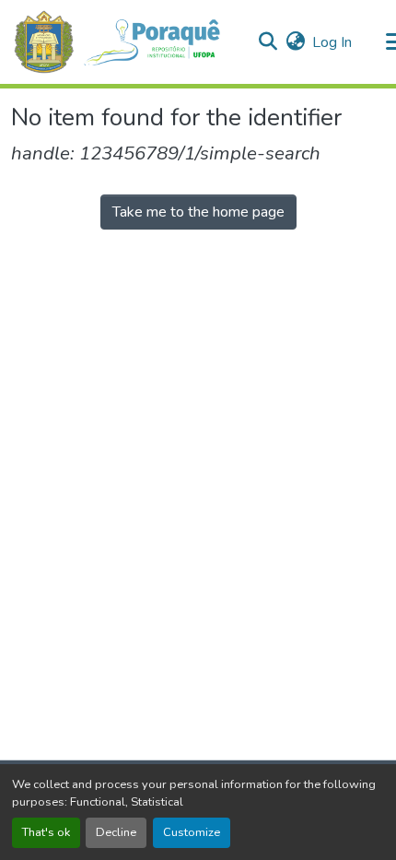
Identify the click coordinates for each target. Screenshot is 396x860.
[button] (126, 42)
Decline (116, 832)
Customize (191, 832)
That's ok (46, 832)
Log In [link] (332, 42)
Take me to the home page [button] (198, 212)
